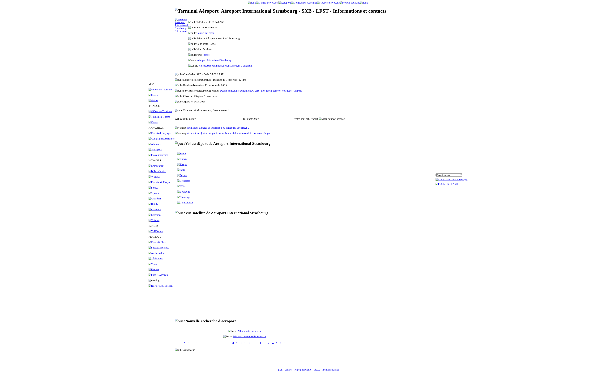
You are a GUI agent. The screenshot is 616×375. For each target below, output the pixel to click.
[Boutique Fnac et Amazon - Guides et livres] (158, 275)
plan (280, 369)
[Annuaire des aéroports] (155, 144)
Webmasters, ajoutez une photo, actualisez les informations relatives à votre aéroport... (230, 133)
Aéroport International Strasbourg (214, 60)
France (206, 54)
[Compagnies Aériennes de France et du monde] (304, 2)
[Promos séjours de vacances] (154, 193)
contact (288, 369)
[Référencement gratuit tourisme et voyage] (161, 285)
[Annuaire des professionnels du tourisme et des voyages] (158, 155)
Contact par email (205, 33)
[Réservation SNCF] (154, 176)
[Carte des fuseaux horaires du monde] (159, 247)
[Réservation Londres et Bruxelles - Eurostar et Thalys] (159, 182)
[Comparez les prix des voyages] (185, 202)
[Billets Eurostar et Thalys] (182, 159)
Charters (298, 90)
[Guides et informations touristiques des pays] (153, 100)
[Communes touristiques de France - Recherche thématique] (159, 116)
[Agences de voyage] (328, 2)
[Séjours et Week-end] (182, 175)
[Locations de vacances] (155, 209)
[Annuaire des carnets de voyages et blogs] (160, 133)
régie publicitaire (303, 369)
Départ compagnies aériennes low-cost (239, 90)
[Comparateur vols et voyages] (156, 165)
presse (317, 369)
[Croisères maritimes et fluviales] (183, 180)
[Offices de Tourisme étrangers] (160, 89)
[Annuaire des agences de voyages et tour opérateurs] (155, 149)
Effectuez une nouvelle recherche (249, 336)
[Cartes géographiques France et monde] (157, 242)
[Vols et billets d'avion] (157, 171)
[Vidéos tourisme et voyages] (156, 231)
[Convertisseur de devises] (154, 269)
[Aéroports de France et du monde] (284, 2)
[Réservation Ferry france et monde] (153, 187)
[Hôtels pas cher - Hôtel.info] (181, 186)
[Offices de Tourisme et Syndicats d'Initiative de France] (160, 111)
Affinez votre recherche (249, 331)
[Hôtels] (153, 204)
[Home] (252, 2)
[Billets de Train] (181, 153)
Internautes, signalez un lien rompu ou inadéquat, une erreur (218, 127)
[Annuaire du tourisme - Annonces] (350, 2)
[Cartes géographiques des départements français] (153, 122)
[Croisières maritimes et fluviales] (155, 198)
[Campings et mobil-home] (155, 215)
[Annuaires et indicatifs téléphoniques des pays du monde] (156, 258)
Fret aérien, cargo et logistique (276, 90)
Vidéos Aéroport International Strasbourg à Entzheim (225, 65)
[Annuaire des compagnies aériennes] (162, 138)
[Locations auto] (154, 220)
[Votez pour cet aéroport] (332, 119)
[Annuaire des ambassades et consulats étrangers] (156, 253)
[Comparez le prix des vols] (451, 179)
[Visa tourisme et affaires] (153, 264)
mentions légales (330, 369)
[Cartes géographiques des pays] (153, 95)
